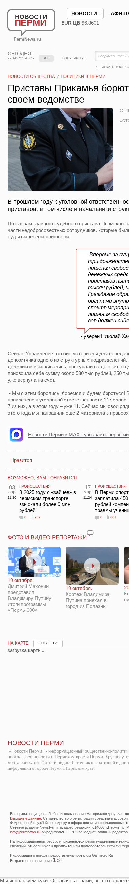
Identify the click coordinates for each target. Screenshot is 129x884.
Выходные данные (25, 818)
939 (38, 517)
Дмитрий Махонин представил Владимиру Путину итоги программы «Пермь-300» (29, 595)
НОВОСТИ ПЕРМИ (36, 742)
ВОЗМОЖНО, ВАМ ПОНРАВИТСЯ (42, 477)
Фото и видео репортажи (47, 537)
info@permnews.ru (25, 832)
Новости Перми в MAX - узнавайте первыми (78, 434)
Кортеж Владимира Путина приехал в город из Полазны (87, 597)
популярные (74, 58)
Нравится (21, 460)
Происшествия (35, 486)
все (46, 58)
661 (113, 517)
